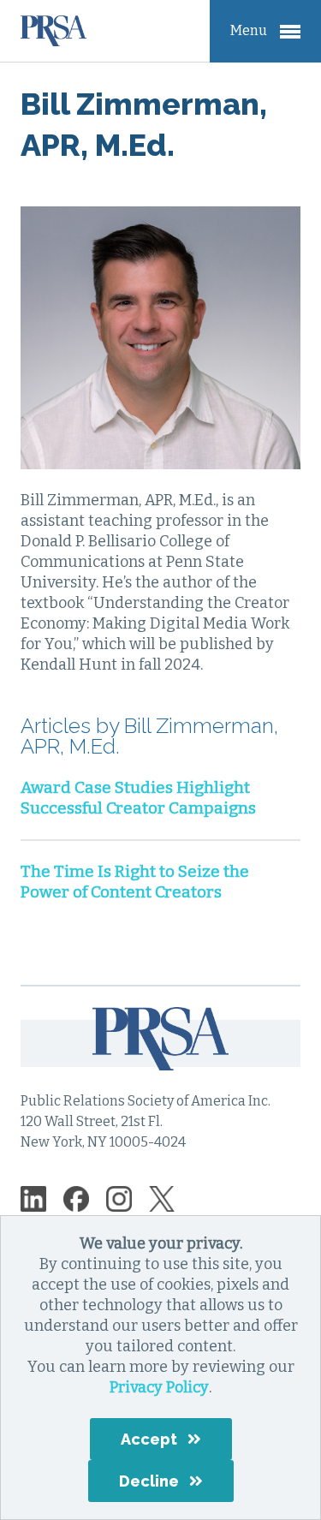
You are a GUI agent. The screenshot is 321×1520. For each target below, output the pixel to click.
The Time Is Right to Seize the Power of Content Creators (135, 881)
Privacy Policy (159, 1387)
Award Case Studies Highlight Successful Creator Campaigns (138, 798)
